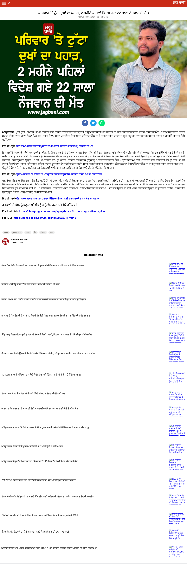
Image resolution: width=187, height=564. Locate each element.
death (6, 232)
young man (16, 232)
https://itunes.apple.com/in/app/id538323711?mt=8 (45, 217)
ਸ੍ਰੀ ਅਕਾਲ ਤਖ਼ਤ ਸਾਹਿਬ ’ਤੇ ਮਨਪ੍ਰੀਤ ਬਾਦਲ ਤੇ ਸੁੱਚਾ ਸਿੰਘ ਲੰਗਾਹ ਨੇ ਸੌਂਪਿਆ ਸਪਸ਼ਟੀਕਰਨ (59, 174)
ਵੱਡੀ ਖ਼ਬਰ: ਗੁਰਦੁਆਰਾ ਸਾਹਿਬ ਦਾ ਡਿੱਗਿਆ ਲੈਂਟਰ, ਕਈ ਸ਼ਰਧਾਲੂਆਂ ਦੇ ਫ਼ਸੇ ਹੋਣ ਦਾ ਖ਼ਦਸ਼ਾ (57, 198)
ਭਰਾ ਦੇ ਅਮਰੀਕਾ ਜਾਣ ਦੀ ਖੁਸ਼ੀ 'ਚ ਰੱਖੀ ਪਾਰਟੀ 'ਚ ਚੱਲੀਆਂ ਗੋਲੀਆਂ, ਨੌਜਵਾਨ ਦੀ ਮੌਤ (54, 146)
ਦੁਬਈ (51, 232)
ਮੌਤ (35, 232)
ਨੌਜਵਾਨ (43, 232)
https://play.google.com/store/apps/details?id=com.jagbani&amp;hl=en (62, 211)
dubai (28, 232)
